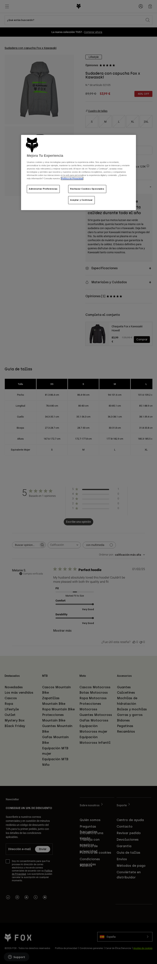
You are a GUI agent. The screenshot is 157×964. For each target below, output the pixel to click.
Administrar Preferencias (43, 188)
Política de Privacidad (72, 178)
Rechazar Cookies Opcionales (87, 188)
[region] (78, 172)
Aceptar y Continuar (81, 200)
